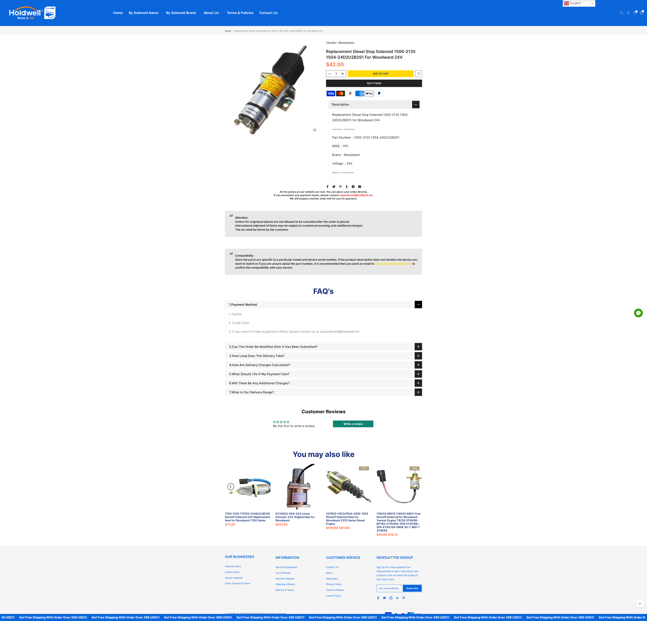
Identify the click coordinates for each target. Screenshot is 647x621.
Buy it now (374, 83)
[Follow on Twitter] (384, 598)
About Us (211, 13)
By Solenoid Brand (181, 13)
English (575, 3)
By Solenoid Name (143, 13)
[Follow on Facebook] (378, 598)
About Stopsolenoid (286, 567)
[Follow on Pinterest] (403, 598)
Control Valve (232, 572)
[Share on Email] (359, 186)
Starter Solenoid (234, 577)
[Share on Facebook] (327, 186)
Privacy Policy (334, 584)
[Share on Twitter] (333, 186)
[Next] (416, 486)
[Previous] (230, 486)
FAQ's (329, 572)
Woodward (346, 43)
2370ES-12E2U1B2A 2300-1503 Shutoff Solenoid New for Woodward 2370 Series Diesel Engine (347, 518)
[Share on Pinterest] (340, 186)
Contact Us (268, 13)
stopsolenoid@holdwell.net (356, 195)
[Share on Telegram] (353, 186)
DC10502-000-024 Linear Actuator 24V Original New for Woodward (295, 517)
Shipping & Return (285, 584)
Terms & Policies (240, 13)
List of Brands (283, 572)
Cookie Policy (333, 595)
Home (118, 13)
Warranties (332, 578)
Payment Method (284, 578)
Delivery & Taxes (284, 589)
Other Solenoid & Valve (237, 583)
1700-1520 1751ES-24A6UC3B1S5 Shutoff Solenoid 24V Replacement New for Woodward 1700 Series (247, 517)
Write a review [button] (353, 424)
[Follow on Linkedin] (397, 598)
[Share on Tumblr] (346, 186)
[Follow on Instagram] (390, 598)
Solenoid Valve (233, 566)
